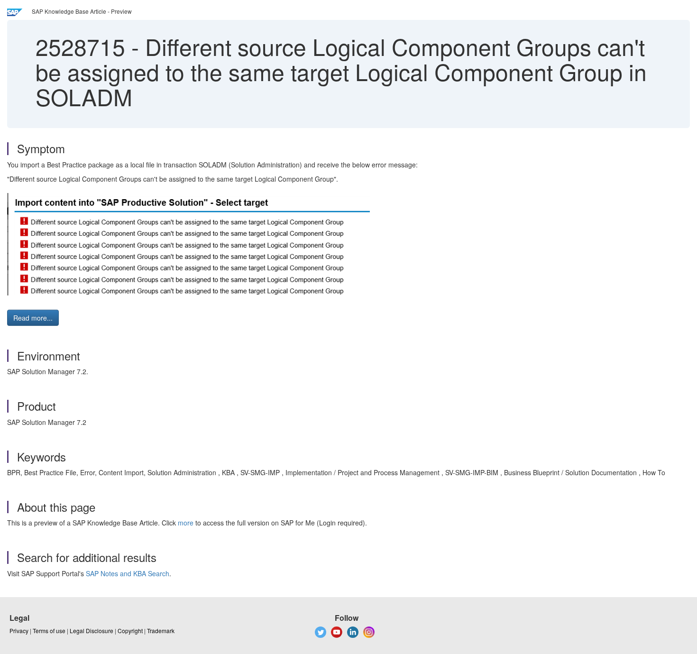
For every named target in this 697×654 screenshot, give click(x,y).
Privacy (18, 630)
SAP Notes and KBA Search (127, 573)
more (185, 522)
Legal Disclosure (91, 630)
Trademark (160, 630)
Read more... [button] (33, 317)
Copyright (130, 630)
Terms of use (49, 630)
